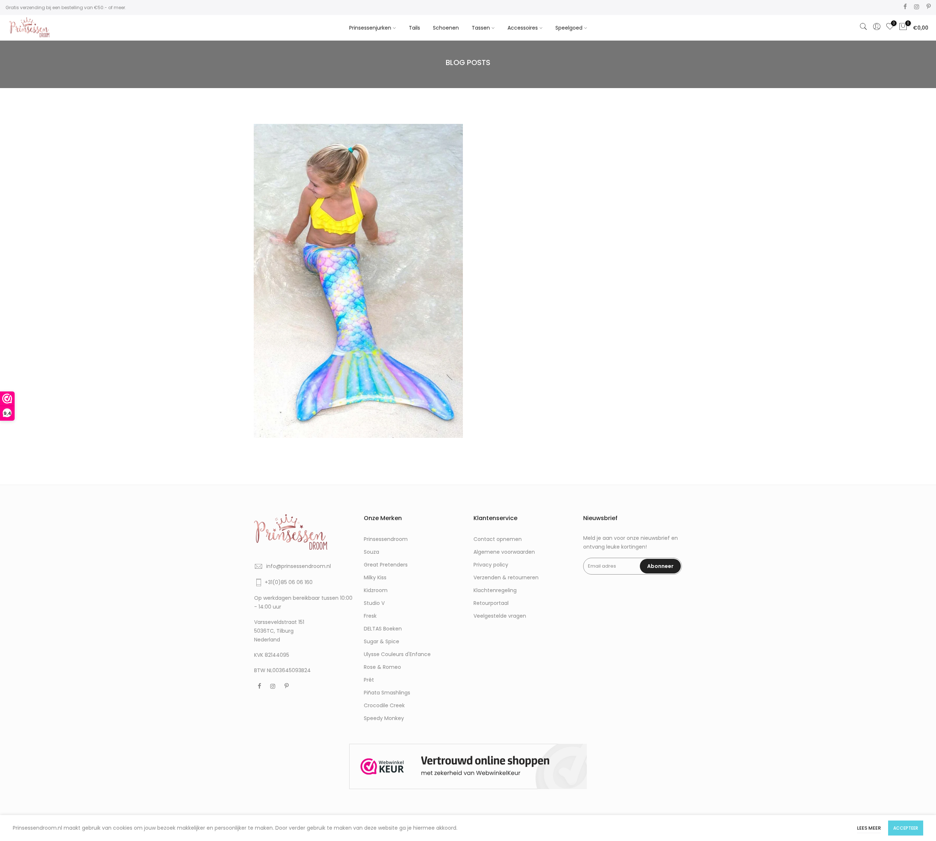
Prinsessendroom (386, 539)
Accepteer (905, 828)
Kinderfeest (330, 273)
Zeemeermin (403, 273)
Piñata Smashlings (387, 692)
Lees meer (869, 828)
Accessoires (522, 27)
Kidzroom (376, 590)
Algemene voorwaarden (504, 552)
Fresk (370, 616)
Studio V (374, 603)
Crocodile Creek (384, 705)
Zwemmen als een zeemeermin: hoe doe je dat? (358, 265)
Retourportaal (491, 603)
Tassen (481, 27)
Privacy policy (490, 564)
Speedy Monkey (384, 718)
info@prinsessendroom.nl (298, 566)
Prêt (369, 679)
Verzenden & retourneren (506, 577)
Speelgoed (568, 27)
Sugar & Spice (381, 641)
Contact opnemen (497, 539)
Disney (305, 273)
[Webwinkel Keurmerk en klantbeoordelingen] (468, 766)
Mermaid (359, 273)
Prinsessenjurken (370, 27)
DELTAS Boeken (383, 628)
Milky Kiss (375, 577)
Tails (414, 27)
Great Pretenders (386, 564)
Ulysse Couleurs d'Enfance (397, 654)
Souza (371, 552)
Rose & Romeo (382, 667)
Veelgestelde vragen (499, 616)
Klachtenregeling (495, 590)
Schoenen (446, 27)
